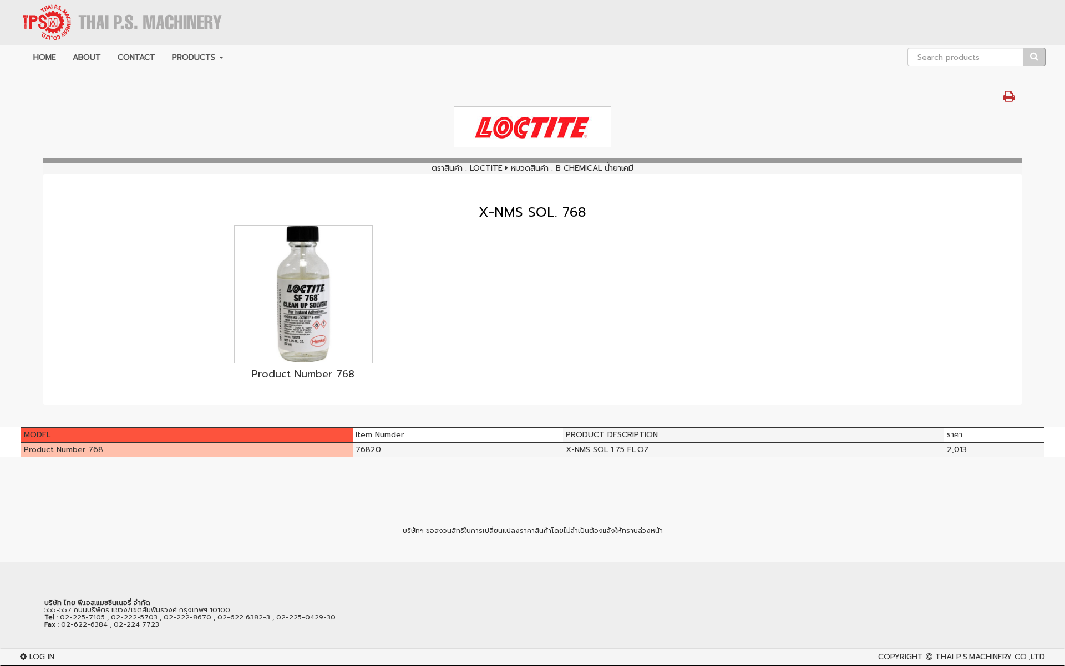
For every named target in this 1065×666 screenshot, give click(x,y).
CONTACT (136, 57)
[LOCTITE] (532, 126)
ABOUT (87, 57)
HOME (44, 57)
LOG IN (40, 657)
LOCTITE (486, 168)
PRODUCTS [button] (195, 57)
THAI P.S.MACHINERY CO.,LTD (990, 657)
